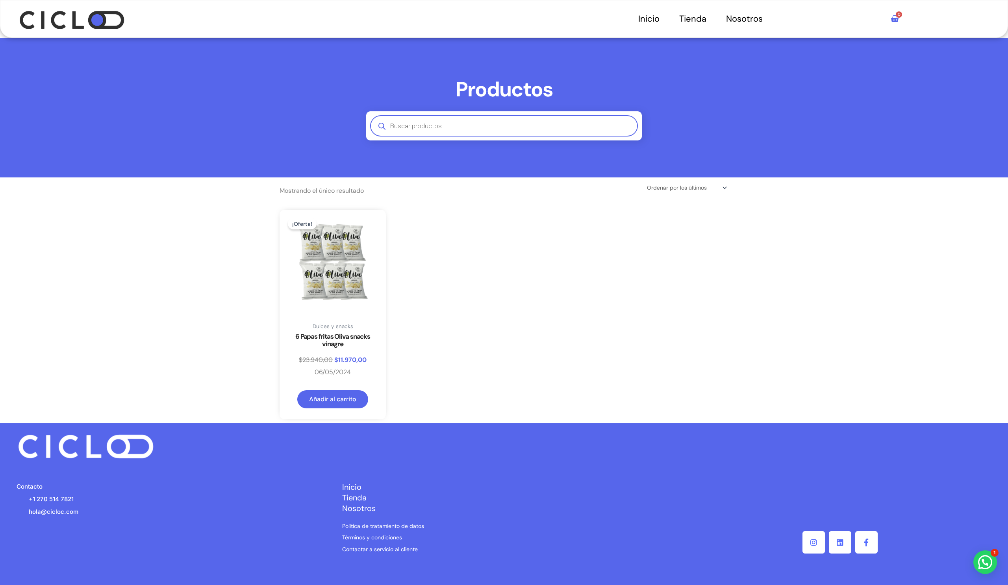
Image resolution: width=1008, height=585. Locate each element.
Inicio (649, 18)
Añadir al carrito (332, 399)
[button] (985, 562)
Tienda (692, 18)
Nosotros (744, 18)
